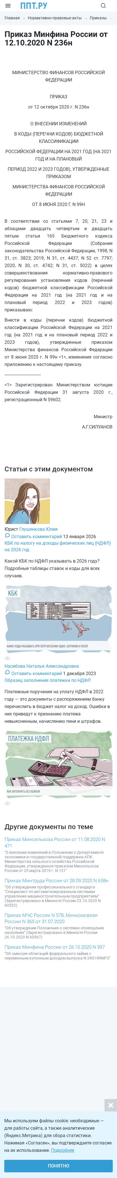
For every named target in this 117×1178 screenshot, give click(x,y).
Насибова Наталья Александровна (42, 666)
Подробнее (62, 1150)
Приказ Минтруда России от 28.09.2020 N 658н (56, 880)
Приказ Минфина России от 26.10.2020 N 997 (55, 947)
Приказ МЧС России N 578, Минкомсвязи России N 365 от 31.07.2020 (51, 918)
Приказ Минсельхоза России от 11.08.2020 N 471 (55, 842)
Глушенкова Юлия (38, 529)
